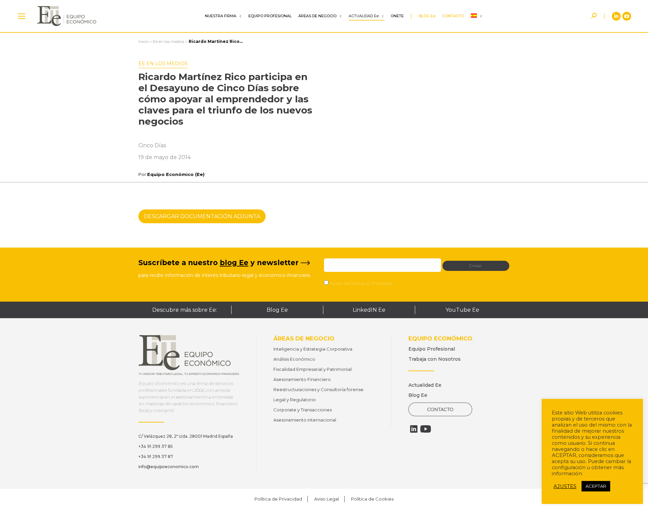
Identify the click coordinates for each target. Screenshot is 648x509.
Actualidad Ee (424, 385)
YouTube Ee (462, 310)
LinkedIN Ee (369, 310)
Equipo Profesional (431, 349)
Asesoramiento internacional (304, 420)
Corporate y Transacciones (302, 409)
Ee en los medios (168, 41)
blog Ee (234, 262)
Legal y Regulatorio (294, 399)
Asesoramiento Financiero (302, 379)
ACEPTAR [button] (596, 486)
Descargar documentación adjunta (202, 216)
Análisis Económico (294, 359)
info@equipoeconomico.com (168, 466)
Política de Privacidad (371, 283)
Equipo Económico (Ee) (176, 174)
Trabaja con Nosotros (434, 359)
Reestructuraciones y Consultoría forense (318, 389)
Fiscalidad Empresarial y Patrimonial (312, 369)
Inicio (143, 41)
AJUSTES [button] (565, 486)
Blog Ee (277, 310)
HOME (21, 16)
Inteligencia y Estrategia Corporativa (312, 349)
